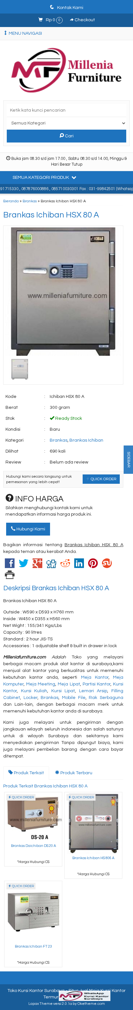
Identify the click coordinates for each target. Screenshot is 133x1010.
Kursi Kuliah (34, 691)
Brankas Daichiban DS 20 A (33, 846)
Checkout (84, 20)
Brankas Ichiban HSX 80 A (51, 215)
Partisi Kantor (97, 684)
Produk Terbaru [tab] (75, 773)
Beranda (11, 201)
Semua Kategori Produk (41, 177)
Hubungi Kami (30, 529)
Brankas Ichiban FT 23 (33, 946)
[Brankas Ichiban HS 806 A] (93, 823)
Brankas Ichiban (86, 440)
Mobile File (74, 697)
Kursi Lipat (63, 691)
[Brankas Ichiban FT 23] (33, 911)
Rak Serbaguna (106, 697)
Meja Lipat (69, 684)
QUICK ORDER (103, 479)
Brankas (30, 201)
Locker (30, 697)
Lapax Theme (40, 1003)
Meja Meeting (41, 684)
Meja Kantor (94, 677)
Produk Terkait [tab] (28, 773)
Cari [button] (69, 136)
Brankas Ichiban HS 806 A (93, 858)
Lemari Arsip (93, 691)
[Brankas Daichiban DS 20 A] (33, 817)
